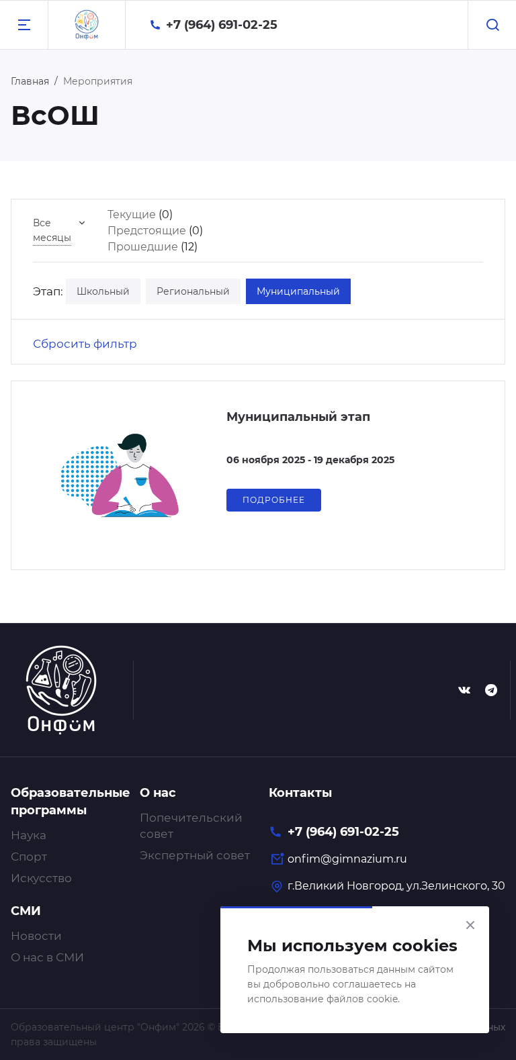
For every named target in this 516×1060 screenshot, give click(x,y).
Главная (30, 81)
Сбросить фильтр (85, 343)
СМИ (26, 911)
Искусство (41, 878)
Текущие (132, 214)
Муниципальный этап (298, 416)
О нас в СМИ (47, 957)
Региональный (193, 291)
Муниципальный (298, 291)
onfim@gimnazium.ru (347, 859)
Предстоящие (147, 230)
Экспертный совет (195, 855)
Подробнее (274, 500)
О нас (158, 792)
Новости (36, 936)
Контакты (300, 792)
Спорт (29, 856)
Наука (28, 835)
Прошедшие (143, 246)
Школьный (103, 291)
